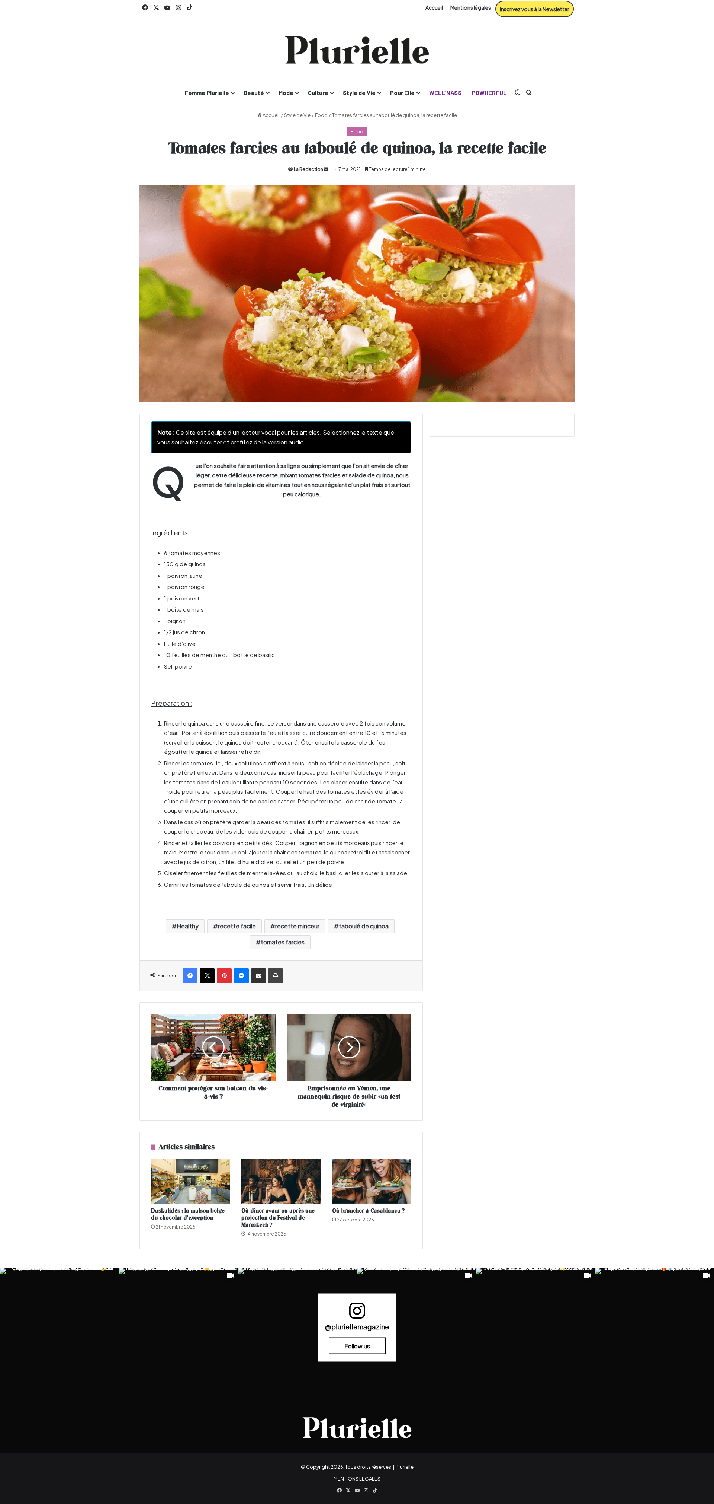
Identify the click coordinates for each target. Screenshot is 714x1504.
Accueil (434, 7)
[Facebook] (190, 975)
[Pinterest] (224, 975)
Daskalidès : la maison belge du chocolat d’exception (188, 1214)
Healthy (188, 926)
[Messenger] (241, 975)
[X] (207, 975)
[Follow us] (357, 1314)
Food (321, 115)
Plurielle (405, 1467)
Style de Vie (359, 92)
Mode (286, 92)
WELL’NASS (445, 92)
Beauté (254, 92)
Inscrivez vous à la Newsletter (534, 9)
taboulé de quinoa (364, 926)
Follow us (357, 1346)
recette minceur (297, 926)
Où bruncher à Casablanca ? (368, 1211)
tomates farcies (283, 942)
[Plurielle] (357, 50)
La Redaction (308, 169)
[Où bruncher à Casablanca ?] (371, 1181)
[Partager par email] (258, 975)
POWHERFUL (489, 92)
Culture (318, 92)
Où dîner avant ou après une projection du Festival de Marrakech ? (278, 1218)
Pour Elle (402, 92)
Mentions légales (470, 7)
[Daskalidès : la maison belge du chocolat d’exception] (190, 1181)
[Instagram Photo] (59, 1327)
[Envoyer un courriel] (326, 169)
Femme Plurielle (207, 92)
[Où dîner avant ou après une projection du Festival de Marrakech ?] (281, 1181)
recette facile (237, 926)
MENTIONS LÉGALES (357, 1479)
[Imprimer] (275, 975)
